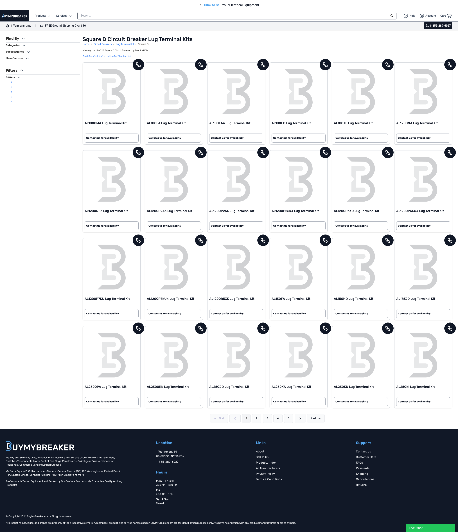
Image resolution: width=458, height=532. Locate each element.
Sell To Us (262, 457)
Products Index (266, 462)
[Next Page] (300, 418)
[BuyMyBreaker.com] (14, 15)
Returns (361, 484)
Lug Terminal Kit (125, 44)
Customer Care (366, 457)
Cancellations (365, 479)
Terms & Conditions (269, 479)
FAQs (359, 462)
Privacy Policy (265, 473)
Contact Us (363, 451)
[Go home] (40, 446)
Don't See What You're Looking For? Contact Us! (107, 56)
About (260, 451)
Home (86, 44)
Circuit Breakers (103, 44)
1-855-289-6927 (167, 461)
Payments (362, 468)
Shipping (362, 473)
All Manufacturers (268, 468)
